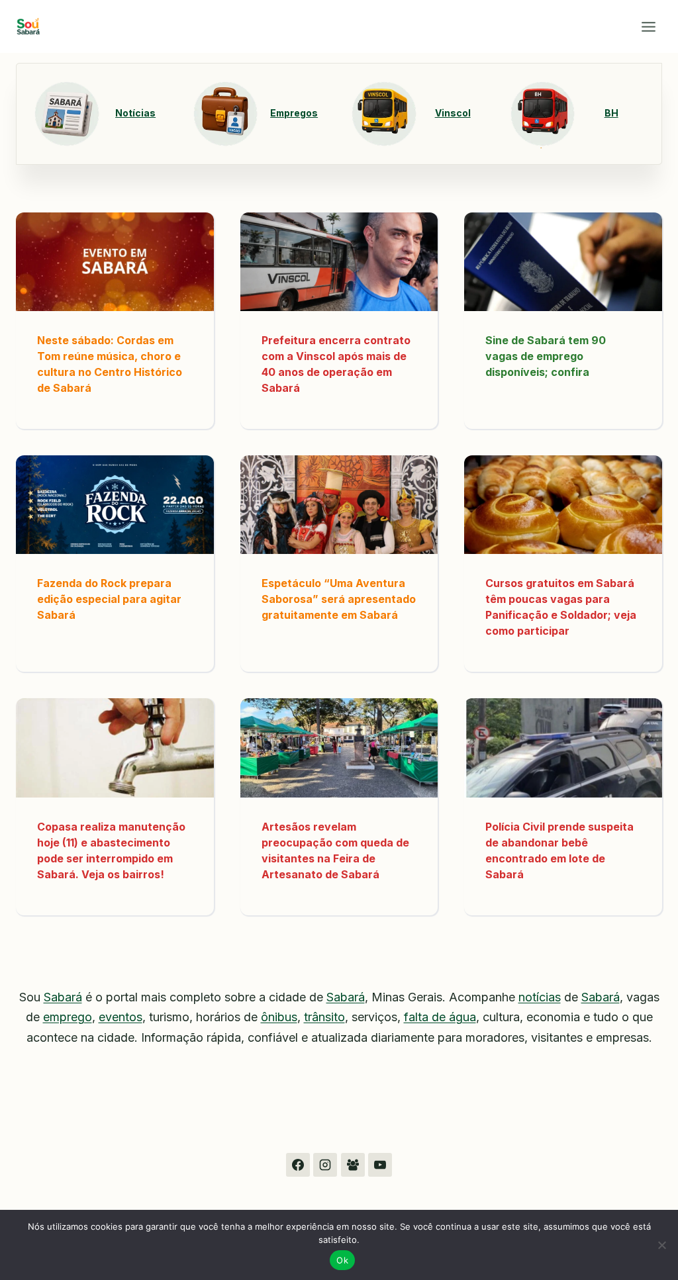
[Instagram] (325, 1165)
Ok (342, 1260)
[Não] (661, 1245)
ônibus (279, 1017)
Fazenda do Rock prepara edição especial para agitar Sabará (109, 598)
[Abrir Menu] (648, 26)
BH (611, 113)
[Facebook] (298, 1165)
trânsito (324, 1017)
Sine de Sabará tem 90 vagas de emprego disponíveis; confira (545, 356)
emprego (67, 1017)
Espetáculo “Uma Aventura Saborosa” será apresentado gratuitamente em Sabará (339, 598)
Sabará (63, 997)
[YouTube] (380, 1165)
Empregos (294, 113)
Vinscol (453, 113)
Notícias (135, 113)
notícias (539, 997)
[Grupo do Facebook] (353, 1165)
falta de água (440, 1017)
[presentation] (115, 261)
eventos (120, 1017)
